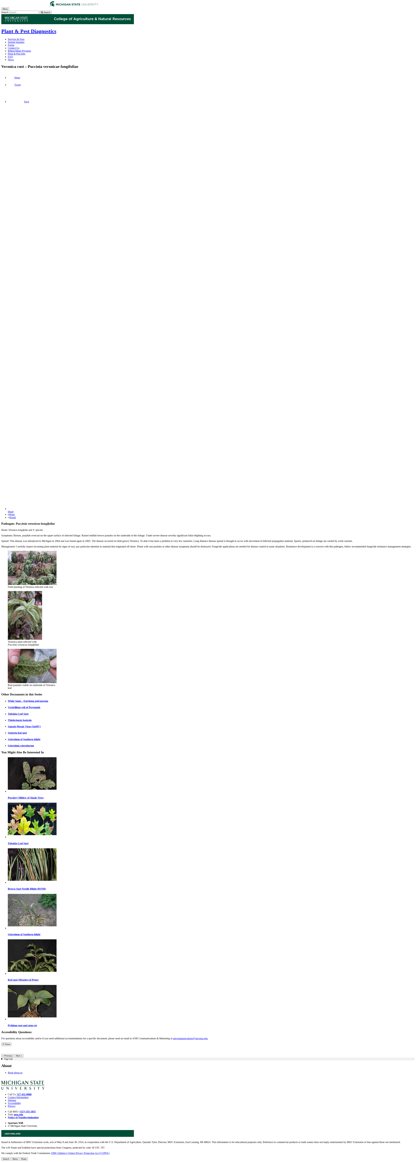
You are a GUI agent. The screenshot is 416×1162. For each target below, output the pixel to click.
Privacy (12, 1106)
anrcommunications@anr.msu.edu (190, 1038)
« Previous (8, 1056)
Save (26, 101)
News (11, 59)
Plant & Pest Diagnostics (28, 31)
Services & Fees (16, 39)
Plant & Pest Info (16, 53)
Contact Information (18, 1097)
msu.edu (18, 1114)
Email (13, 517)
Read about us (15, 1072)
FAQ (10, 56)
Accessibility (14, 1103)
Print (12, 514)
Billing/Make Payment (19, 50)
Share (17, 77)
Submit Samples (16, 42)
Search (4, 12)
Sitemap (12, 1100)
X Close (6, 1044)
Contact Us (13, 48)
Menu (15, 1159)
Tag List (8, 1058)
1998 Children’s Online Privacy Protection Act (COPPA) (80, 1153)
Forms (11, 45)
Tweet (17, 84)
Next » (19, 1056)
